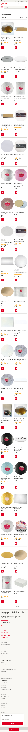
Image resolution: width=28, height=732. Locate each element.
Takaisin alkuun (6, 622)
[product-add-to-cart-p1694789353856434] (2, 310)
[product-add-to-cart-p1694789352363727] (2, 134)
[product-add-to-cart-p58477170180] (2, 456)
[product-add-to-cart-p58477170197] (2, 487)
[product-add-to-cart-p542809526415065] (2, 280)
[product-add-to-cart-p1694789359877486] (2, 163)
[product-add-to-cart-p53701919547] (16, 280)
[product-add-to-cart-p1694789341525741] (16, 368)
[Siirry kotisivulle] (5, 4)
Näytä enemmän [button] (4, 620)
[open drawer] (2, 7)
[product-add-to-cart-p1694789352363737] (16, 310)
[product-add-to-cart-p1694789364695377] (2, 571)
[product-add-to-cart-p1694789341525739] (2, 601)
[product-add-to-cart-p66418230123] (2, 192)
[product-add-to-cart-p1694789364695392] (16, 543)
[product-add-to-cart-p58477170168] (16, 487)
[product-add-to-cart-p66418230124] (16, 427)
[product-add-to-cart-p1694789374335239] (16, 601)
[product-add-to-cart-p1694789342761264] (16, 398)
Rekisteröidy (4, 637)
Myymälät (3, 630)
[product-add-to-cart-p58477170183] (16, 192)
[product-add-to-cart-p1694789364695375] (16, 76)
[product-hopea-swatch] (18, 270)
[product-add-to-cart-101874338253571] (16, 163)
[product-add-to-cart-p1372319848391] (2, 368)
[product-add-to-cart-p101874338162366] (16, 456)
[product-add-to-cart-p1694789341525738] (2, 398)
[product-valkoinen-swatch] (2, 240)
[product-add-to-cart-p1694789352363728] (16, 339)
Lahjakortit (4, 627)
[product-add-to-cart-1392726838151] (2, 249)
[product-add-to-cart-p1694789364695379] (2, 76)
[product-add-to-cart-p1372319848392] (2, 339)
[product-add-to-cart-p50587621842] (2, 543)
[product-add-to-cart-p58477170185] (2, 219)
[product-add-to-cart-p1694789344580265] (2, 47)
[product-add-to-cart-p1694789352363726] (16, 47)
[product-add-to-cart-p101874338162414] (2, 104)
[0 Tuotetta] (26, 4)
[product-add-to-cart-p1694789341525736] (16, 104)
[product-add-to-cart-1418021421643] (16, 134)
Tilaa (12, 723)
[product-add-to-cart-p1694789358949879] (16, 219)
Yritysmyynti (4, 632)
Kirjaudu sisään (5, 635)
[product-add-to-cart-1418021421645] (16, 249)
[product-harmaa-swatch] (4, 240)
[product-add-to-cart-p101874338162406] (2, 514)
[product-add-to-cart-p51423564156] (2, 427)
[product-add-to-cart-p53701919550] (16, 514)
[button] (19, 1)
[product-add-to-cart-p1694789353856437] (16, 571)
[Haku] (26, 7)
